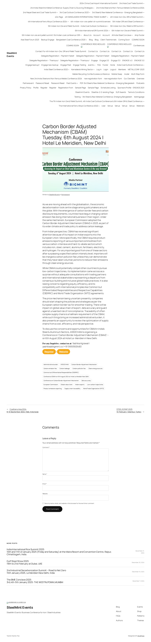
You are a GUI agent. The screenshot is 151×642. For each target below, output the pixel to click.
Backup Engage (47, 39)
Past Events (71, 83)
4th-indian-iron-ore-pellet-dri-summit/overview (91, 21)
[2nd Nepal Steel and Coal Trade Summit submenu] (57, 12)
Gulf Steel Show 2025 (24, 562)
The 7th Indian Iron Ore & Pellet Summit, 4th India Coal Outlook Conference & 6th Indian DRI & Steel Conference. (96, 101)
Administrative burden (51, 364)
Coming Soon (124, 39)
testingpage (139, 97)
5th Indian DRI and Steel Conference (127, 21)
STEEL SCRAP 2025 (128, 410)
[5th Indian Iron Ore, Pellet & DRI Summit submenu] (143, 26)
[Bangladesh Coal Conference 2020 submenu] (86, 39)
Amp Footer (139, 35)
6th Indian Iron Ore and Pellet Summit (127, 30)
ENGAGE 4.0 (127, 60)
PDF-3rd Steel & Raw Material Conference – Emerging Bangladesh (107, 83)
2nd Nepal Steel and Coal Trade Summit (39, 12)
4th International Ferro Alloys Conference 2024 (47, 21)
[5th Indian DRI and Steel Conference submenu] (143, 21)
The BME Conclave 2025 (35, 581)
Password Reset (42, 83)
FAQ (99, 65)
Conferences (138, 45)
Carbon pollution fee (79, 368)
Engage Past (66, 65)
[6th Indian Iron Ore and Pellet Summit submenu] (143, 30)
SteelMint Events (12, 54)
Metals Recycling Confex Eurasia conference (91, 74)
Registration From (65, 87)
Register (43, 87)
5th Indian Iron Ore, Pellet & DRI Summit (126, 26)
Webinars (140, 106)
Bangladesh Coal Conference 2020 (70, 39)
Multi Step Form (137, 74)
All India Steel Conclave (121, 35)
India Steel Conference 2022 (56, 69)
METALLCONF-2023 (136, 69)
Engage (94, 60)
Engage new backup (49, 65)
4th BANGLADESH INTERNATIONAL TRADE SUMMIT (86, 17)
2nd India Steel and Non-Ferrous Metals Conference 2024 (120, 8)
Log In (98, 69)
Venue (110, 106)
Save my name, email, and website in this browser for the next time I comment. (69, 503)
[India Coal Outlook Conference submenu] (143, 65)
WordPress (140, 636)
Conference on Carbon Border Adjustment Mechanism (61, 380)
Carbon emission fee (50, 368)
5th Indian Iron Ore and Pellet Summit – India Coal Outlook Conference (77, 26)
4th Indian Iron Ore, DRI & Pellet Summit (126, 17)
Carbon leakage (64, 368)
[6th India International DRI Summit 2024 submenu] (109, 30)
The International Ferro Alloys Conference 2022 (78, 106)
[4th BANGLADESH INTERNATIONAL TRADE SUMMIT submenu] (107, 17)
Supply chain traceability (72, 388)
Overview (140, 78)
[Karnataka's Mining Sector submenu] (94, 69)
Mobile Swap (117, 74)
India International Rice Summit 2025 (59, 552)
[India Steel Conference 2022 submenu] (68, 69)
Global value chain (66, 384)
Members (122, 69)
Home (112, 65)
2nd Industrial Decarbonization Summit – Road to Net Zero (36, 571)
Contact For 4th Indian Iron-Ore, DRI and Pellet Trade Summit (60, 51)
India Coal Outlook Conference (130, 65)
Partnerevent (28, 83)
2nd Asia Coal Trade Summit (131, 3)
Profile (36, 87)
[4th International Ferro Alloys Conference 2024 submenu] (68, 21)
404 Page (59, 17)
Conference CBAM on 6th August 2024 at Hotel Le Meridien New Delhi (66, 376)
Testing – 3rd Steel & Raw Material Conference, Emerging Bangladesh (103, 97)
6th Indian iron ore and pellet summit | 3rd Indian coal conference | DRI (51, 35)
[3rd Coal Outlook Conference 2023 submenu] (89, 12)
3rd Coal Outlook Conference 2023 (74, 12)
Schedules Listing (108, 87)
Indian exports (79, 384)
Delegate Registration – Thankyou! (43, 60)
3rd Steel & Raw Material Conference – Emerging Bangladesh (117, 12)
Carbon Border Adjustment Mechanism (84, 364)
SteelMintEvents (54, 195)
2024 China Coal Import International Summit (98, 3)
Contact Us (93, 51)
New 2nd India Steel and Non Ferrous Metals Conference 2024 (56, 78)
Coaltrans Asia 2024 (22, 410)
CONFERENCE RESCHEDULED (93, 44)
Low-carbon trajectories (95, 384)
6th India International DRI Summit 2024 (91, 30)
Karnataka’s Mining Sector (82, 69)
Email (44, 484)
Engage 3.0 (115, 60)
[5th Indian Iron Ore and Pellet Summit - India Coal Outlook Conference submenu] (107, 26)
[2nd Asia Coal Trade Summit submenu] (143, 3)
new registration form (93, 78)
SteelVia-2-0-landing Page (102, 92)
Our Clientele (129, 78)
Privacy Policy (25, 87)
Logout (113, 69)
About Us (87, 35)
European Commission (51, 384)
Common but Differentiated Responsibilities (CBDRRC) (61, 372)
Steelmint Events (82, 92)
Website (63, 351)
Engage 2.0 (104, 60)
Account (97, 35)
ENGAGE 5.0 (139, 60)
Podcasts (140, 83)
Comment (46, 447)
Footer (105, 65)
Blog (91, 39)
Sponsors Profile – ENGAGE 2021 (131, 87)
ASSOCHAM (65, 364)
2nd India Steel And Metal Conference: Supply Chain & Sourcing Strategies (61, 8)
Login (106, 69)
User (103, 106)
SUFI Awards (121, 92)
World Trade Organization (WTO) (93, 388)
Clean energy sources (95, 368)
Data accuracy (86, 380)
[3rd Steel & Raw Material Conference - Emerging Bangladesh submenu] (143, 12)
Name (44, 474)
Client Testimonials (108, 39)
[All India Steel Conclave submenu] (132, 35)
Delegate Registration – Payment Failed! (57, 56)
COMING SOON (138, 39)
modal (126, 74)
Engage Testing (79, 65)
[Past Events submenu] (77, 83)
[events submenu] (94, 65)
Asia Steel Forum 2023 (30, 39)
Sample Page (80, 87)
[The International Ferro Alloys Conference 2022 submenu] (99, 105)
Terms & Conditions (136, 92)
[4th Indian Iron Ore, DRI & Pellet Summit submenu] (143, 17)
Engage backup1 (32, 65)
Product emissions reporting (53, 388)
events (91, 65)
